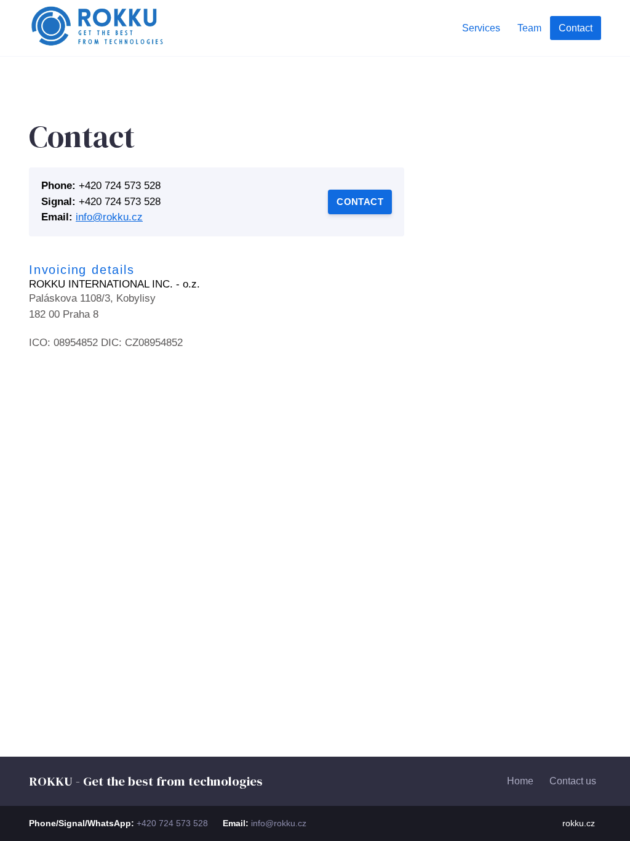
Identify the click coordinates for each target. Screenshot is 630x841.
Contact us (572, 781)
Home (520, 781)
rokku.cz (578, 823)
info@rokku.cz (109, 217)
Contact (360, 201)
